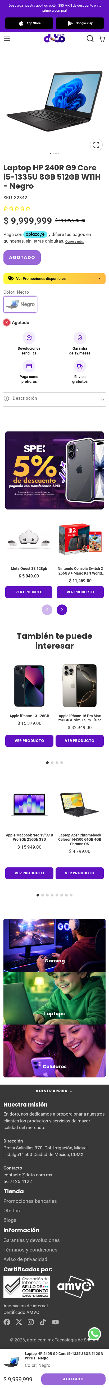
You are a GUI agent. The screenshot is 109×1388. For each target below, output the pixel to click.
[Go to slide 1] (47, 762)
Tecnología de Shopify (77, 1340)
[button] (90, 38)
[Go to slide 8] (71, 895)
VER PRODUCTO (29, 592)
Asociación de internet (25, 1305)
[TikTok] (43, 1322)
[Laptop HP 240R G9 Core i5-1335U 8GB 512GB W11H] (54, 1362)
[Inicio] (54, 38)
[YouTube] (55, 1322)
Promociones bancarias (30, 1201)
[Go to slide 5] (57, 895)
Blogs (9, 1220)
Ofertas (11, 1211)
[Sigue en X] (19, 1322)
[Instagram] (31, 1322)
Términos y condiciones (30, 1250)
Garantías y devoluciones (31, 1240)
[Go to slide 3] (57, 762)
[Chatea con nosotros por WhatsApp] (98, 1337)
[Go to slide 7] (66, 895)
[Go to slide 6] (61, 895)
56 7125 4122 (17, 1181)
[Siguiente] (62, 609)
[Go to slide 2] (52, 762)
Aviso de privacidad (25, 1259)
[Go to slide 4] (61, 762)
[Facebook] (6, 1322)
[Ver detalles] (54, 945)
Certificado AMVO (21, 1312)
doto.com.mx (40, 1340)
